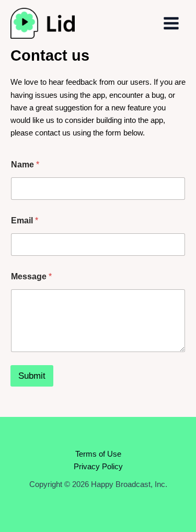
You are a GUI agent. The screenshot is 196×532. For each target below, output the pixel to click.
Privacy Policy (98, 466)
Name (25, 164)
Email (24, 220)
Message (31, 276)
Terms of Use (98, 454)
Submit (31, 376)
